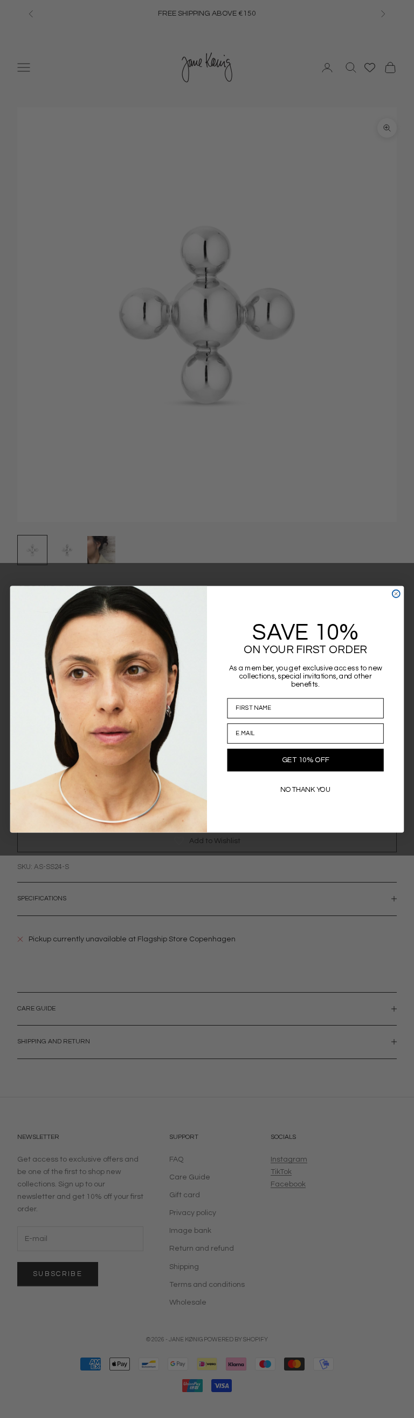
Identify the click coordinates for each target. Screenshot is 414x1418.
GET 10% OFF (305, 760)
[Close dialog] (396, 594)
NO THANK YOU (305, 789)
